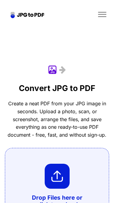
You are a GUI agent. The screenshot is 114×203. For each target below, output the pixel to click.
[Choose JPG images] (57, 176)
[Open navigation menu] (102, 14)
